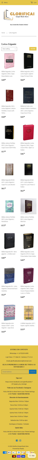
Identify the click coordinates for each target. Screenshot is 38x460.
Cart (34, 2)
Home (3, 33)
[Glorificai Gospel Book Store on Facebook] (17, 441)
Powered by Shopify (18, 448)
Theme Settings (30, 391)
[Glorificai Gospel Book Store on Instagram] (20, 441)
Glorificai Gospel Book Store (20, 446)
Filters (33, 49)
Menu (6, 2)
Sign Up (32, 371)
